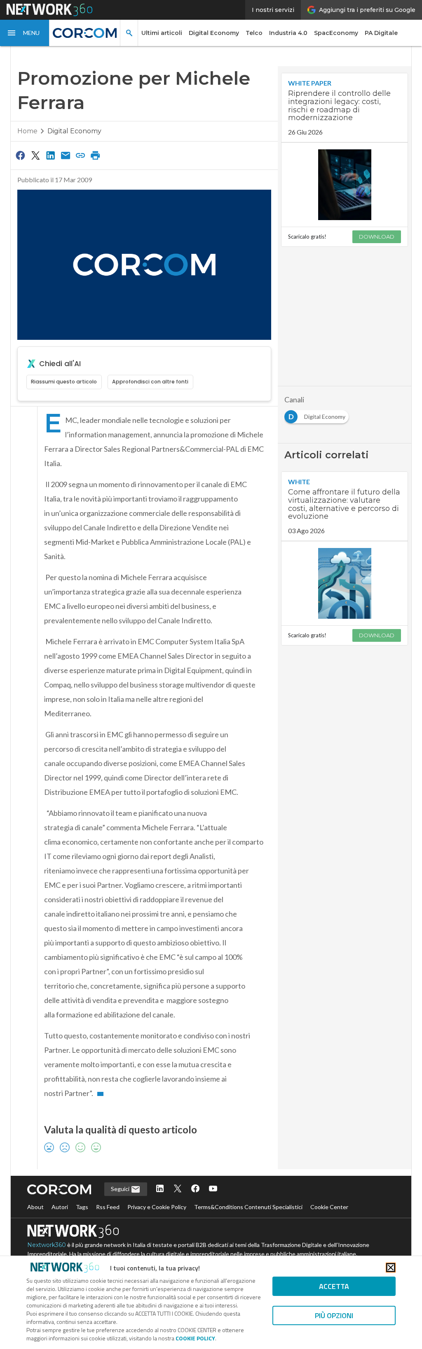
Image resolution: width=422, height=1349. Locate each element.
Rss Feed (108, 1206)
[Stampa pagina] (95, 155)
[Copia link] (80, 155)
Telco (254, 33)
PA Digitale (381, 33)
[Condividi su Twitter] (35, 155)
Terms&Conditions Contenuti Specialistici (248, 1206)
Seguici (121, 1188)
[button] (24, 33)
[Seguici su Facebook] (195, 1189)
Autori (60, 1206)
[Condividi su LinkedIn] (50, 155)
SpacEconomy (336, 33)
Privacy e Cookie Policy (156, 1206)
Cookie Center (329, 1206)
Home (27, 131)
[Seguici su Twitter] (178, 1189)
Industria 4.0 (288, 33)
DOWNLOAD (376, 236)
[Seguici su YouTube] (213, 1189)
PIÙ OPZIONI (334, 1315)
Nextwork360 (46, 1245)
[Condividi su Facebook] (20, 155)
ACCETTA (334, 1286)
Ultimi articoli (161, 33)
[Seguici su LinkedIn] (160, 1189)
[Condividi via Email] (65, 155)
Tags (82, 1206)
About (35, 1206)
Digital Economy (214, 33)
